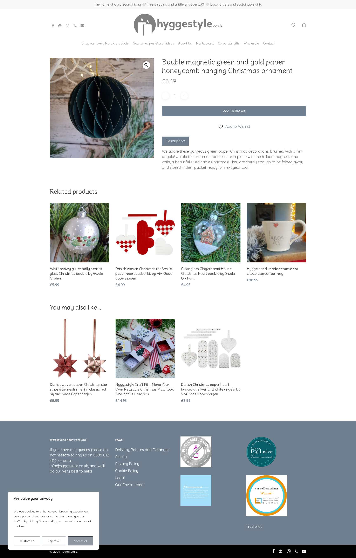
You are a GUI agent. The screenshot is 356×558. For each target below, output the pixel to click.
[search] (293, 25)
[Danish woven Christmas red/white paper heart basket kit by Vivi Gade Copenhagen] (145, 232)
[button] (146, 65)
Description (175, 141)
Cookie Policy (126, 470)
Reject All (54, 541)
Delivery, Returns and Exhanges (142, 449)
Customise (27, 541)
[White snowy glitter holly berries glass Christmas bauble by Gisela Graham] (79, 232)
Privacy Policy (127, 463)
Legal (120, 477)
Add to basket (234, 111)
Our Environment (130, 484)
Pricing (121, 456)
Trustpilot (254, 526)
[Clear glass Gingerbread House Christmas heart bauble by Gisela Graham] (211, 232)
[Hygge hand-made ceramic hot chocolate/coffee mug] (276, 232)
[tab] (175, 141)
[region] (53, 521)
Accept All (80, 541)
